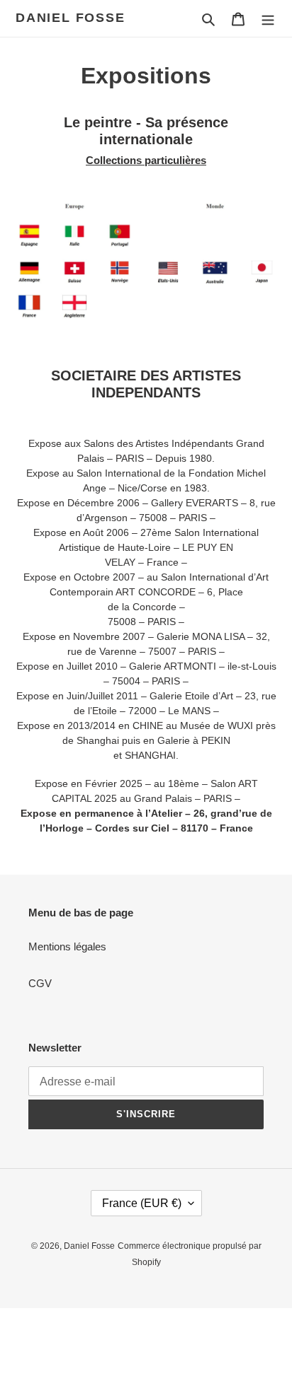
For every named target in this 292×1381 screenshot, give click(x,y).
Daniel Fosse (70, 18)
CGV (40, 983)
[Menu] (268, 19)
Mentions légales (67, 946)
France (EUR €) (141, 1203)
